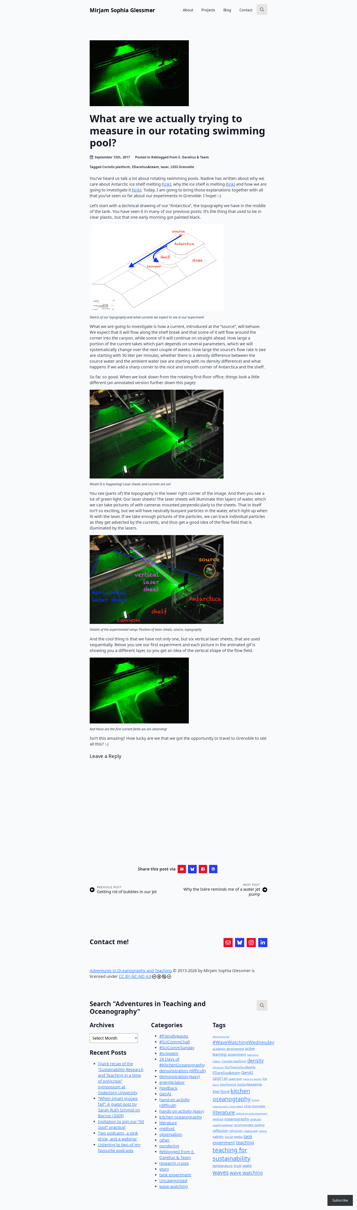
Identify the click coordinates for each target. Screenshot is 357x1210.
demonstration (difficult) (182, 1070)
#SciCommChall (174, 1042)
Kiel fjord (221, 1091)
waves (221, 1172)
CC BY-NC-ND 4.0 (135, 976)
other (164, 1140)
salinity (218, 1136)
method (166, 1128)
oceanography (236, 1118)
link (166, 184)
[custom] (228, 942)
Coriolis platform (116, 167)
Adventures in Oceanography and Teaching (131, 970)
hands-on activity (252, 1079)
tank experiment (175, 1175)
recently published (223, 1125)
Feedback (168, 1088)
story (164, 1169)
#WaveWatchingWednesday (243, 1042)
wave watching (173, 1186)
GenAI (165, 1094)
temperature (223, 1165)
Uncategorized (173, 1180)
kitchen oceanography (180, 1117)
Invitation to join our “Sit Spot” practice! (121, 1124)
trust (238, 1165)
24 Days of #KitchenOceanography (182, 1062)
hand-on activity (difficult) (174, 1102)
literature (168, 1123)
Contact (245, 9)
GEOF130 (220, 1078)
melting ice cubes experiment (251, 1113)
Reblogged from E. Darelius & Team (180, 157)
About (188, 9)
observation (170, 1134)
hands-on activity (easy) (181, 1111)
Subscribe (340, 1200)
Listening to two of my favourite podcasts (119, 1147)
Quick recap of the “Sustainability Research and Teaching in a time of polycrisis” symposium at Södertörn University (120, 1078)
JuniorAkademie (249, 1084)
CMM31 (217, 1061)
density (255, 1060)
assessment (237, 1054)
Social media (234, 1137)
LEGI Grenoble (182, 167)
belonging (252, 1054)
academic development (228, 1049)
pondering (169, 1146)
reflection (220, 1130)
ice (265, 1078)
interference (228, 1085)
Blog (227, 9)
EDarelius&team (145, 167)
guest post (235, 1079)
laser (165, 167)
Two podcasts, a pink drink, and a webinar (118, 1136)
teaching (245, 1142)
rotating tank (251, 1131)
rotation (263, 1131)
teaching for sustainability (231, 1154)
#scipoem (168, 1053)
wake (247, 1165)
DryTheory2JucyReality (240, 1067)
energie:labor (172, 1082)
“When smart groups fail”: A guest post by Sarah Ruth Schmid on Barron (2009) (119, 1107)
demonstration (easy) (179, 1076)
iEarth (216, 1084)
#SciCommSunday (176, 1047)
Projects (208, 9)
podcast (255, 1119)
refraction (236, 1131)
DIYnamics (218, 1067)
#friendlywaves (173, 1036)
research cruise (174, 1163)
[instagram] (251, 942)
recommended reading (249, 1125)
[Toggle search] (262, 9)
